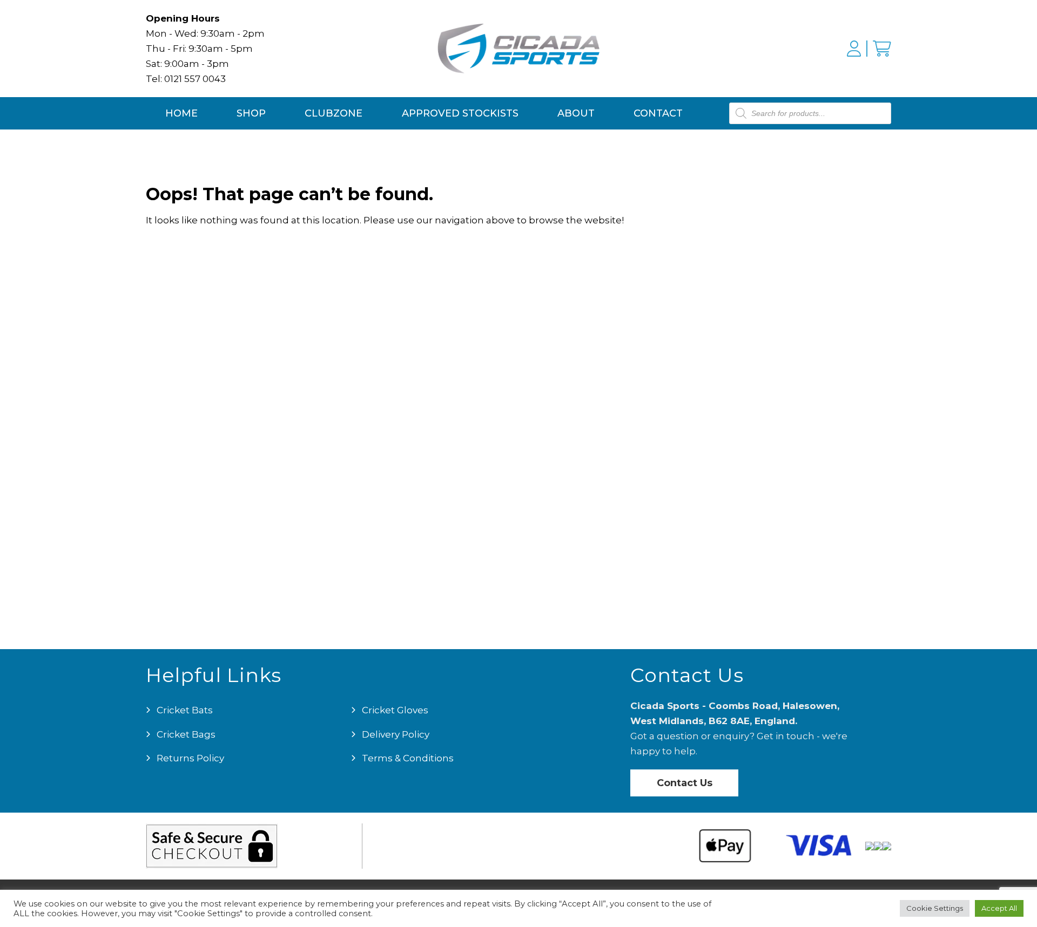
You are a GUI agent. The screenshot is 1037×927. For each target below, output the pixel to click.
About (576, 113)
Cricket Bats (185, 710)
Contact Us (684, 783)
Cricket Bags (186, 734)
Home (181, 113)
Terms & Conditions (408, 758)
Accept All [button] (999, 908)
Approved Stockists (460, 113)
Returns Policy (190, 758)
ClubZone (333, 113)
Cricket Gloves (395, 710)
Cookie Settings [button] (934, 908)
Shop (251, 113)
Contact (658, 113)
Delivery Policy (395, 734)
